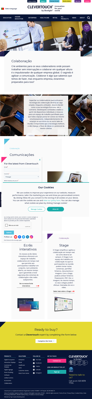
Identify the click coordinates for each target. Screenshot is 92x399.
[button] (14, 9)
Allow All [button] (55, 209)
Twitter (37, 366)
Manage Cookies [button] (36, 209)
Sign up (56, 372)
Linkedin (38, 369)
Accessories (7, 380)
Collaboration (8, 383)
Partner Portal (54, 1)
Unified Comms (8, 378)
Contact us (57, 361)
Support (43, 1)
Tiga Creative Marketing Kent (17, 397)
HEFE (20, 368)
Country (6, 174)
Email (5, 167)
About (82, 18)
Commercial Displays (7, 366)
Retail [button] (55, 18)
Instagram (38, 373)
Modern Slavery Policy (22, 394)
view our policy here (51, 200)
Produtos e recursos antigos (36, 394)
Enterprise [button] (32, 18)
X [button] (39, 159)
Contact (87, 1)
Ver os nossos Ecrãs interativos (26, 285)
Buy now (77, 1)
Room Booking (8, 372)
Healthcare (22, 365)
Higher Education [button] (19, 18)
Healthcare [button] (44, 18)
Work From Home (24, 373)
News (74, 18)
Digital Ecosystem (9, 359)
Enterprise (21, 359)
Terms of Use (62, 393)
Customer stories (24, 370)
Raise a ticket (32, 1)
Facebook (38, 363)
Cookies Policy (79, 393)
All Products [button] (65, 18)
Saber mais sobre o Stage (62, 291)
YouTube (38, 359)
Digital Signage (8, 369)
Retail (20, 362)
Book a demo (67, 1)
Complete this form (45, 341)
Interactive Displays (10, 362)
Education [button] (7, 18)
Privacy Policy (70, 393)
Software (7, 375)
